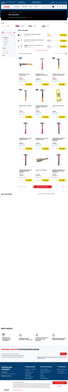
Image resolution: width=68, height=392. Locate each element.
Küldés (63, 353)
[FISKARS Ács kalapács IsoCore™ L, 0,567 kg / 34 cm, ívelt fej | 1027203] (42, 95)
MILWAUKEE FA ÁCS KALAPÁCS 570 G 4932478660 (25, 139)
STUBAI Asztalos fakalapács (41, 170)
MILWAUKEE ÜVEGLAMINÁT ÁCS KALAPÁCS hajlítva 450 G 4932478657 (25, 171)
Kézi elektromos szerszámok (30, 369)
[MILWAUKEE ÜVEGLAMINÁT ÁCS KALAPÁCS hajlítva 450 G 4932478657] (25, 159)
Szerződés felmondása (44, 378)
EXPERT (9, 45)
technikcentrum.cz (62, 373)
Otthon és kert (27, 370)
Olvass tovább (29, 17)
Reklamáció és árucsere (44, 372)
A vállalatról (52, 2)
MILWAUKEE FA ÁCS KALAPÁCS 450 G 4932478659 (42, 139)
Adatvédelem (42, 376)
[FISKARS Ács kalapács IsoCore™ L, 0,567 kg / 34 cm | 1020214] (21, 46)
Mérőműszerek (28, 375)
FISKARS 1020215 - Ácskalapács (25, 105)
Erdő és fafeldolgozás (29, 376)
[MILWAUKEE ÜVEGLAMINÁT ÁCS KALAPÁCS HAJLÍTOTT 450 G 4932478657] (59, 159)
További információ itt (41, 358)
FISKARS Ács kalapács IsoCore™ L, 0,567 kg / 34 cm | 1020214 (33, 46)
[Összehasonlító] (62, 7)
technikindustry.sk (62, 369)
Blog (57, 2)
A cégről (41, 373)
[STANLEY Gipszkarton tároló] (59, 95)
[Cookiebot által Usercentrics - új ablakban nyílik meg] (6, 390)
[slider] (2, 32)
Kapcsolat (65, 2)
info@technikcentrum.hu (6, 375)
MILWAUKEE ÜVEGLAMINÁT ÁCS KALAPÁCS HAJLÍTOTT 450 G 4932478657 (58, 171)
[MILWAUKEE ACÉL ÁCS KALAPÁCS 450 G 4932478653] (21, 41)
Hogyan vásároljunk (43, 369)
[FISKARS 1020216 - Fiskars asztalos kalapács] (21, 35)
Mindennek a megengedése (59, 382)
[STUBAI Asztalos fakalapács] (42, 159)
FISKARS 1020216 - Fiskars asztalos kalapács (32, 34)
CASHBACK (9, 44)
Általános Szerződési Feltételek (46, 370)
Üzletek (60, 2)
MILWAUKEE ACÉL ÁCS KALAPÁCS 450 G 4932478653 (42, 75)
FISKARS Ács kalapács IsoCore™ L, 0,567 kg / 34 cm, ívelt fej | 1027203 (42, 106)
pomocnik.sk (61, 371)
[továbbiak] (66, 187)
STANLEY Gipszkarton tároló (58, 105)
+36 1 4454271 (4, 372)
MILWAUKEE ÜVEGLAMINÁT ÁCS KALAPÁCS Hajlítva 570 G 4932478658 (58, 139)
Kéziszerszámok (28, 373)
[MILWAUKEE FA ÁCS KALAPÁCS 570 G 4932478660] (25, 128)
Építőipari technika (28, 378)
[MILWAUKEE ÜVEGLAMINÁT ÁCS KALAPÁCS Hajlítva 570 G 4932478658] (59, 128)
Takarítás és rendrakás (29, 372)
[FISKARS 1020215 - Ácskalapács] (25, 95)
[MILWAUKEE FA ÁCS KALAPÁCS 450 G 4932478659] (42, 128)
